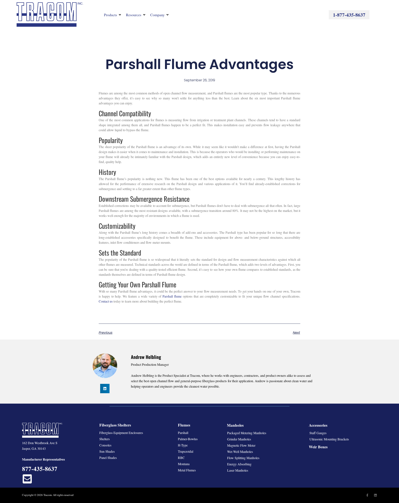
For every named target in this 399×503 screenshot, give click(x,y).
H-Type (183, 445)
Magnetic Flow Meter (241, 445)
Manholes (235, 425)
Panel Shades (108, 457)
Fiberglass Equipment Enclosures (121, 432)
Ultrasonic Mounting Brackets (329, 439)
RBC (181, 457)
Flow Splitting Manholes (243, 458)
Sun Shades (107, 451)
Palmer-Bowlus (188, 439)
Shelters (104, 439)
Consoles (105, 445)
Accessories (318, 425)
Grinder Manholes (239, 439)
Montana (184, 464)
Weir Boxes (318, 447)
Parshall (183, 432)
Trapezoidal (185, 451)
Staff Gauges (317, 433)
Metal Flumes (187, 470)
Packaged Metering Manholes (246, 433)
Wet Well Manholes (240, 451)
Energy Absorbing (239, 464)
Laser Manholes (237, 470)
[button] (113, 15)
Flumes (184, 425)
